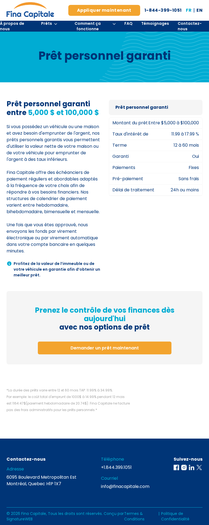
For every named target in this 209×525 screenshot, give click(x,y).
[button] (176, 467)
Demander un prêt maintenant (104, 348)
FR (189, 10)
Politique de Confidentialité (175, 516)
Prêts (46, 23)
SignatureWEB (20, 519)
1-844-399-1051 (163, 10)
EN (199, 10)
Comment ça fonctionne (88, 26)
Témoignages (155, 23)
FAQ (128, 23)
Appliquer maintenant (104, 10)
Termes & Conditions (134, 516)
